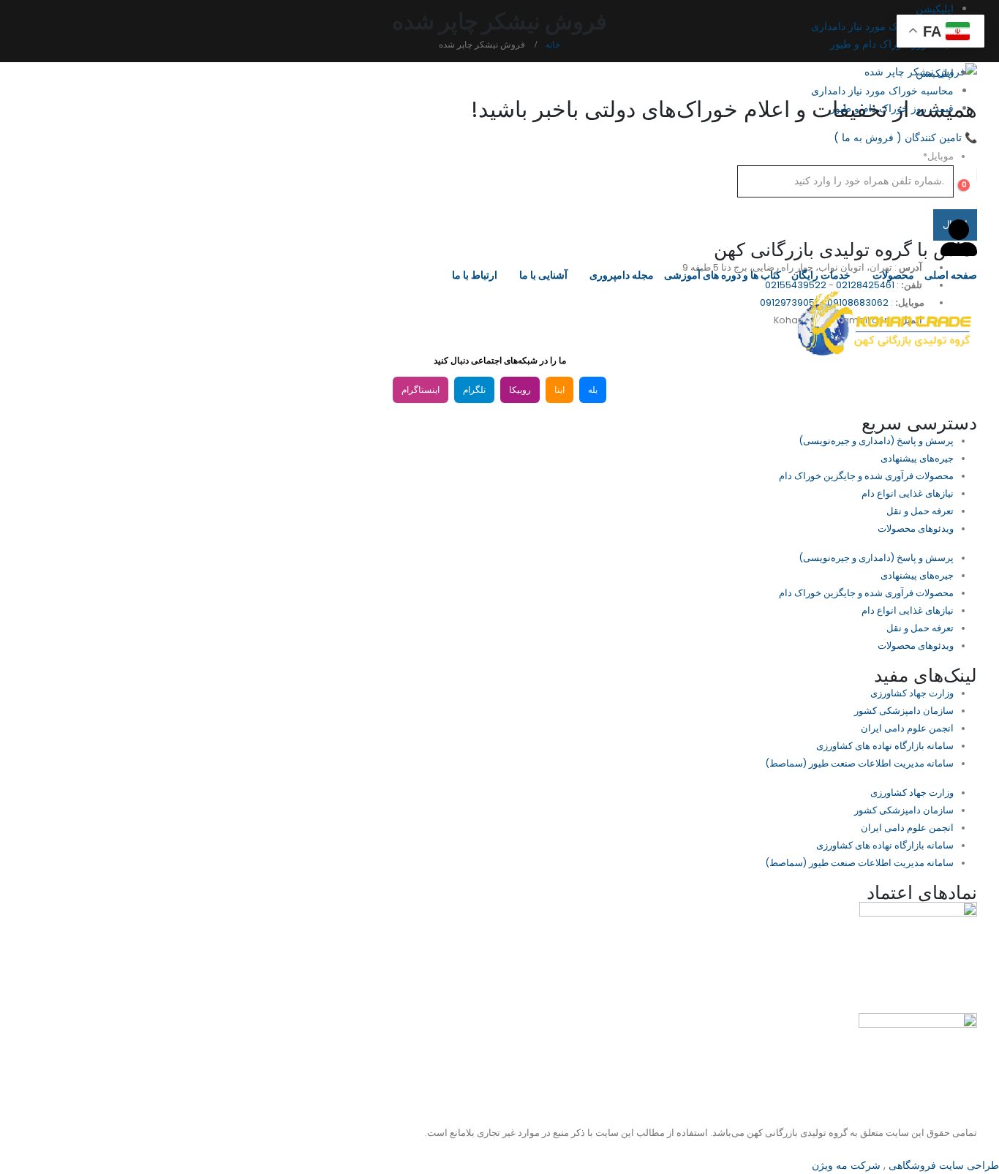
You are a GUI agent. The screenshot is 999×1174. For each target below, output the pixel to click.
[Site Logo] (885, 323)
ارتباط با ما (474, 275)
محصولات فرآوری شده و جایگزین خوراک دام (866, 476)
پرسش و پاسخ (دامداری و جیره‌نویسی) (876, 440)
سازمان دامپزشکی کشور (904, 710)
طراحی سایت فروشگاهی (942, 1165)
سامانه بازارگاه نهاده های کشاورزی (885, 746)
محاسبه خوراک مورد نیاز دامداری (882, 26)
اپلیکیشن (935, 8)
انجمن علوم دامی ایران (907, 728)
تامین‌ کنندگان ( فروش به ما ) (905, 137)
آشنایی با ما (543, 275)
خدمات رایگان (821, 275)
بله (592, 390)
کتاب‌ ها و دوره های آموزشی (722, 275)
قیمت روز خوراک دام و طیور (892, 44)
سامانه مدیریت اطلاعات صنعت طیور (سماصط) (859, 763)
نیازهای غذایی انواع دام (908, 493)
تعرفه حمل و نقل (920, 511)
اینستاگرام (421, 390)
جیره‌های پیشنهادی (917, 458)
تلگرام (474, 390)
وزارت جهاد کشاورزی (912, 693)
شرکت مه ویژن (846, 1165)
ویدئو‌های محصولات (916, 528)
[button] (965, 155)
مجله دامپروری (621, 275)
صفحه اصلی (950, 275)
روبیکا (520, 390)
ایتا (559, 390)
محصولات (893, 275)
